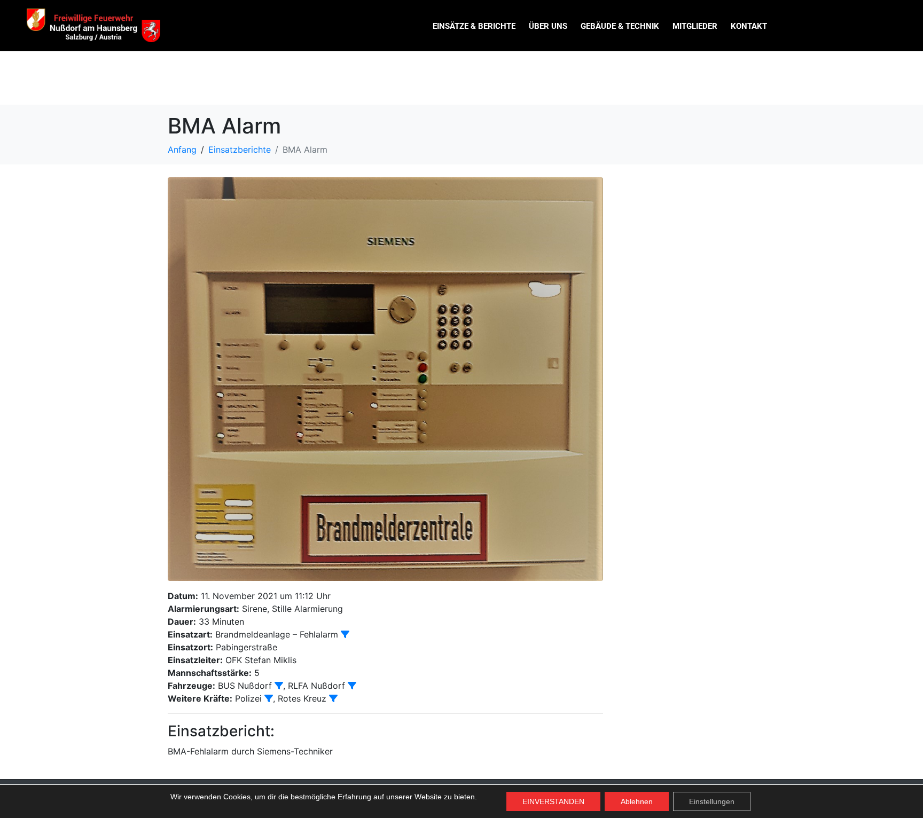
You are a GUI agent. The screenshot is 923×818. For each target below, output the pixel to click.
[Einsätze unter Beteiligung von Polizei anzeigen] (268, 698)
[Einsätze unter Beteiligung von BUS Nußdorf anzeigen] (279, 685)
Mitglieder (694, 26)
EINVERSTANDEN (553, 801)
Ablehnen (637, 801)
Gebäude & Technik (620, 26)
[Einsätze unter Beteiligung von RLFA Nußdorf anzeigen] (352, 685)
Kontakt (749, 26)
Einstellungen (711, 801)
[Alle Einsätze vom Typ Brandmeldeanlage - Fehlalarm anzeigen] (345, 634)
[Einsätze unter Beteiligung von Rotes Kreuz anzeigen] (333, 698)
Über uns (548, 26)
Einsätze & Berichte (474, 26)
